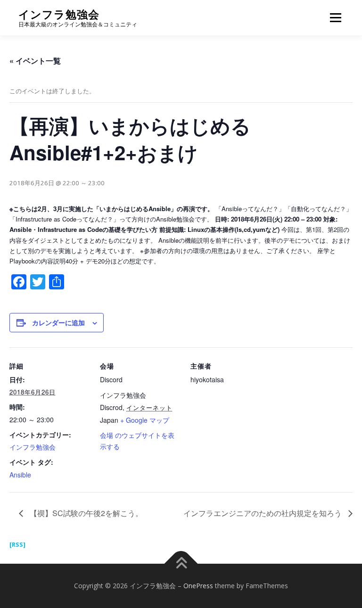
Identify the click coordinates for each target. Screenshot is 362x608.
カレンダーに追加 (58, 322)
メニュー (335, 17)
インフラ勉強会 (58, 14)
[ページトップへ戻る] (181, 564)
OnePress (198, 585)
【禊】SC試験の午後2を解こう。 (85, 513)
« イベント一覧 (35, 60)
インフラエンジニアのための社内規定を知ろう (263, 513)
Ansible (20, 474)
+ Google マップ (144, 420)
